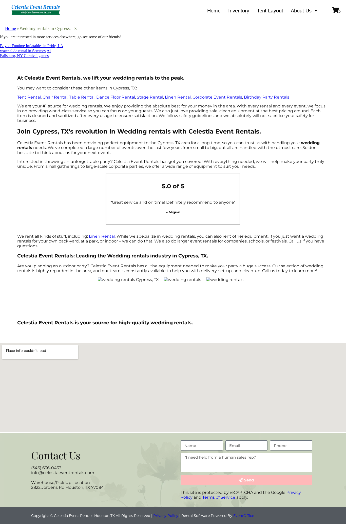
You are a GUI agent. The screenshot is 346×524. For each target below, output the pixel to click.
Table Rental (81, 97)
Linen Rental (178, 97)
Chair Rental (55, 97)
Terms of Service (218, 497)
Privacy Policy (165, 515)
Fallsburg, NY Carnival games (24, 55)
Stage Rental (150, 97)
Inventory (238, 10)
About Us (301, 10)
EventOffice (243, 515)
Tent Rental (29, 97)
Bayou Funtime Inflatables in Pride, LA (31, 46)
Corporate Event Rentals (217, 97)
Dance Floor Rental (115, 97)
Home (214, 10)
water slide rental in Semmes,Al (25, 51)
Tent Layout (270, 10)
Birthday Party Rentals (266, 97)
